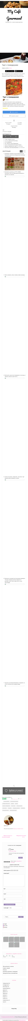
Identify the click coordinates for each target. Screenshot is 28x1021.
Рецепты (4, 996)
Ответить (20, 857)
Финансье (5, 969)
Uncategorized (5, 985)
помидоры (9, 808)
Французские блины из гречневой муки (10, 973)
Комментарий (6, 873)
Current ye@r (6, 907)
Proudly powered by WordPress (7, 1017)
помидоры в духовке (16, 808)
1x (5, 136)
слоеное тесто (20, 828)
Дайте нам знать (12, 791)
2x (10, 136)
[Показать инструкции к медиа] (21, 151)
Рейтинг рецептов (7, 870)
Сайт (4, 899)
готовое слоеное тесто (6, 803)
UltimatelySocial (22, 1020)
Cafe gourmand (5, 983)
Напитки (4, 995)
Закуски (15, 828)
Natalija (10, 68)
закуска (16, 803)
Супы (4, 1001)
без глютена (5, 986)
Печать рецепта (19, 71)
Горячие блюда (6, 988)
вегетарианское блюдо (14, 801)
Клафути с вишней (6, 968)
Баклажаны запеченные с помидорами (10, 971)
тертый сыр (23, 808)
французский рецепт (13, 810)
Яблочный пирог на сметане (8, 966)
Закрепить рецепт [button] (14, 115)
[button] (3, 108)
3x (15, 136)
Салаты (4, 998)
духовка (12, 803)
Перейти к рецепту (10, 71)
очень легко (5, 808)
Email (5, 893)
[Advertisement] (14, 38)
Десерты (4, 990)
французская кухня (6, 810)
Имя (5, 888)
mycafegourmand (6, 801)
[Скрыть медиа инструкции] (24, 151)
